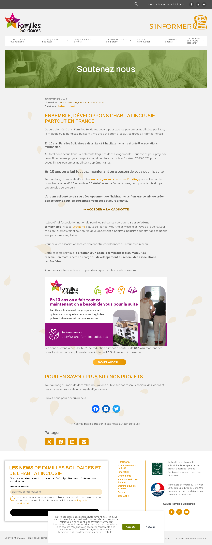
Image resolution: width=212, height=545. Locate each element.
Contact (122, 496)
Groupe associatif (91, 102)
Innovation (123, 472)
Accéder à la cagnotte (108, 209)
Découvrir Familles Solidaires (164, 4)
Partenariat (124, 462)
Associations (68, 102)
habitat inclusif (66, 106)
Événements (124, 476)
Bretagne (79, 226)
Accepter (131, 526)
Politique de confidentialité (74, 522)
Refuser (150, 526)
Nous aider (108, 362)
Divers (121, 492)
